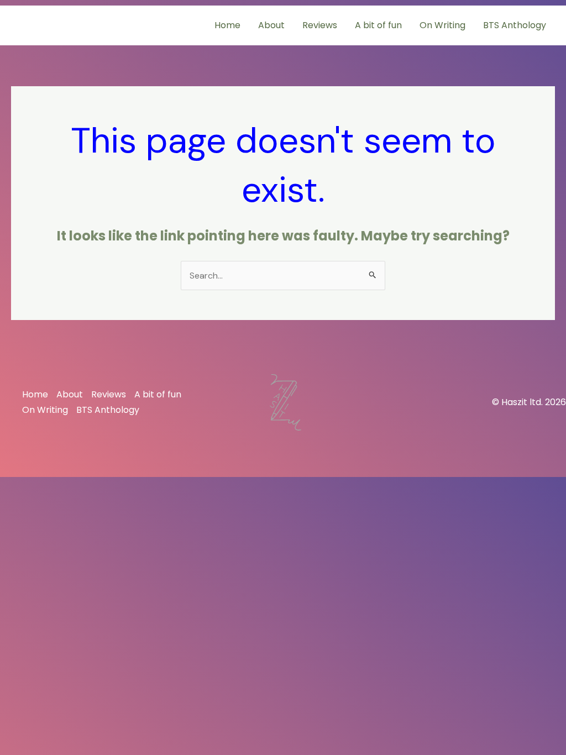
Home (227, 25)
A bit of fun (378, 25)
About (271, 25)
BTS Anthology (514, 25)
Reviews (319, 25)
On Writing (442, 25)
